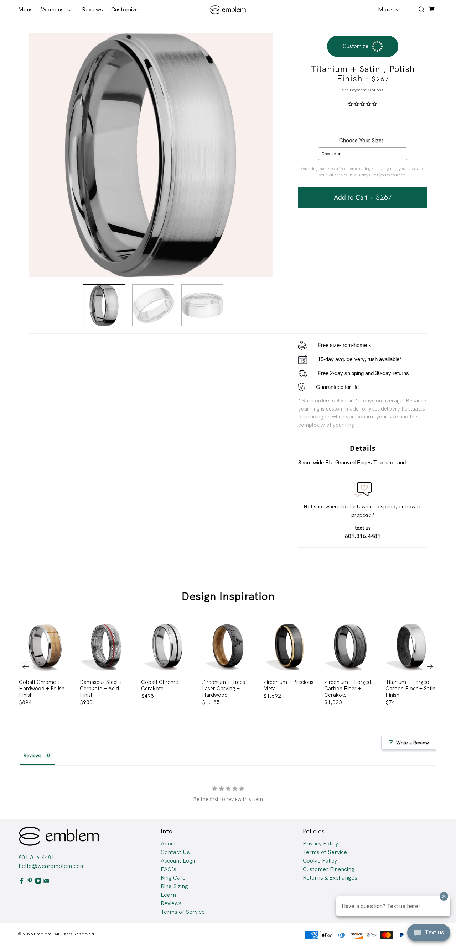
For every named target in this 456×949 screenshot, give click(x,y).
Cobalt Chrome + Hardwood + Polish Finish (41, 688)
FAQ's (168, 869)
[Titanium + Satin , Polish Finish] (150, 155)
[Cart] (431, 9)
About (168, 843)
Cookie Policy (320, 860)
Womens (52, 9)
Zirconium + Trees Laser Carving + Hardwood (223, 688)
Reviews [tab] (32, 755)
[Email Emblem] (46, 882)
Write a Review (412, 743)
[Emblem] (228, 9)
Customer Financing (328, 869)
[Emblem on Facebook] (22, 882)
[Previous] (25, 666)
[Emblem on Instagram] (38, 882)
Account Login (179, 860)
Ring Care (173, 877)
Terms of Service (183, 912)
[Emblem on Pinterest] (30, 882)
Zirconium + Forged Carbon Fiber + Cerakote (347, 688)
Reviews (92, 9)
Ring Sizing (174, 886)
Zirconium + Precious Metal (288, 685)
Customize (124, 9)
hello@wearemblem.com (52, 866)
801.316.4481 (36, 857)
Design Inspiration (228, 596)
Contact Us (175, 852)
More (385, 9)
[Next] (430, 666)
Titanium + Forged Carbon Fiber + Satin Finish (410, 688)
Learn (168, 894)
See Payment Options (362, 90)
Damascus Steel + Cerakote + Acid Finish (101, 688)
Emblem (42, 934)
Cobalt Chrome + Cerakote (162, 685)
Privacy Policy (320, 843)
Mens (25, 9)
